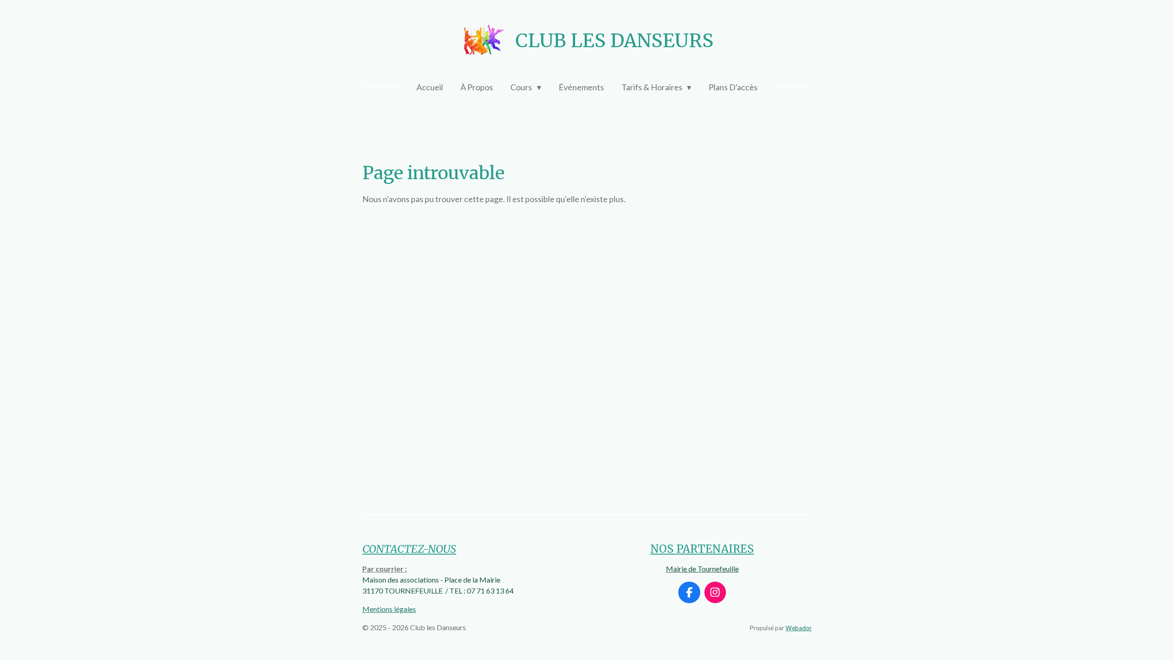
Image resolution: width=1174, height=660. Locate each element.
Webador (799, 628)
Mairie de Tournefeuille (702, 568)
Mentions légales (389, 609)
